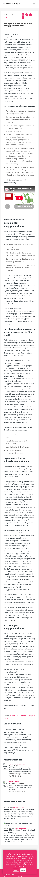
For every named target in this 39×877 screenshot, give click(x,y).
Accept (16, 870)
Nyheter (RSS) (9, 875)
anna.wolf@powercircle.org (20, 774)
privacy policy (19, 866)
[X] (23, 14)
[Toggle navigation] (34, 4)
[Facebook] (26, 14)
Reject (23, 870)
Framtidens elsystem (18, 716)
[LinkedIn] (30, 14)
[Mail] (23, 17)
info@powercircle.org (18, 792)
